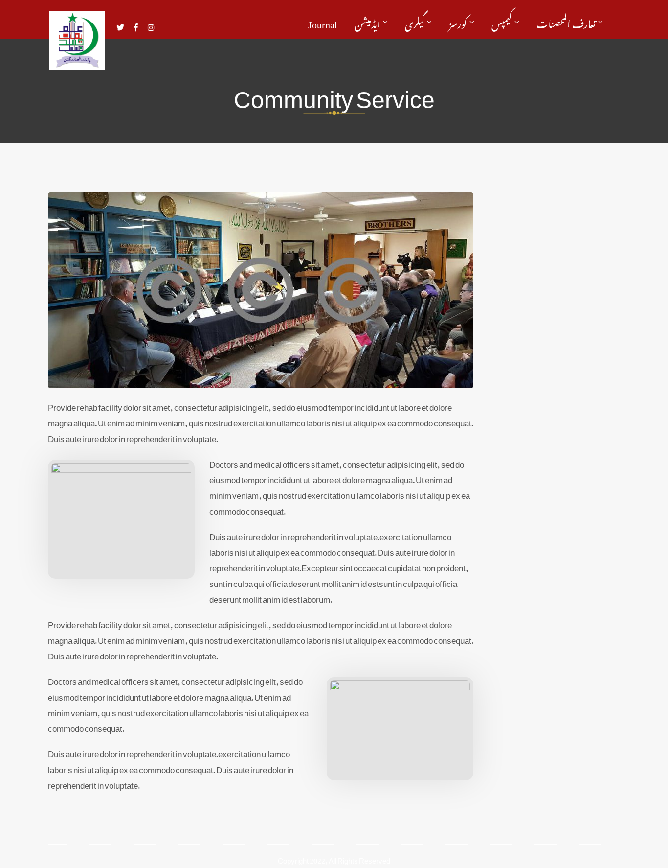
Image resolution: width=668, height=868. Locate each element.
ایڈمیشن (367, 22)
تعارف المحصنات (566, 22)
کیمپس (501, 22)
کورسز (458, 22)
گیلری (414, 22)
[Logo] (77, 40)
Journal (322, 22)
